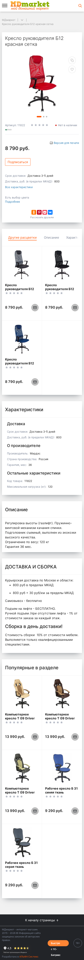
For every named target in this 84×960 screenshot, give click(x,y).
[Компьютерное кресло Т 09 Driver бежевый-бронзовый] (22, 694)
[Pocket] (44, 212)
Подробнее (12, 201)
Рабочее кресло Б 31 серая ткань (21, 865)
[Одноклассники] (33, 212)
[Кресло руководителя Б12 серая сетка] (22, 264)
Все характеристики (19, 187)
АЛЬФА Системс (28, 956)
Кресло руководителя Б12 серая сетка (19, 289)
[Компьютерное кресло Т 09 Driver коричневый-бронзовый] (62, 694)
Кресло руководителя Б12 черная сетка (59, 289)
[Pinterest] (39, 212)
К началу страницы (40, 920)
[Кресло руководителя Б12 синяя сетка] (22, 339)
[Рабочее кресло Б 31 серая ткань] (22, 842)
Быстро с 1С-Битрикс (56, 943)
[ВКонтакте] (50, 212)
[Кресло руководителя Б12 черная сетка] (62, 264)
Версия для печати (66, 142)
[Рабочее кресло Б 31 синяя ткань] (62, 768)
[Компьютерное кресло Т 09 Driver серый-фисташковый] (22, 768)
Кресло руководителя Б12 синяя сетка (19, 363)
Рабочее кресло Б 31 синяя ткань (61, 790)
